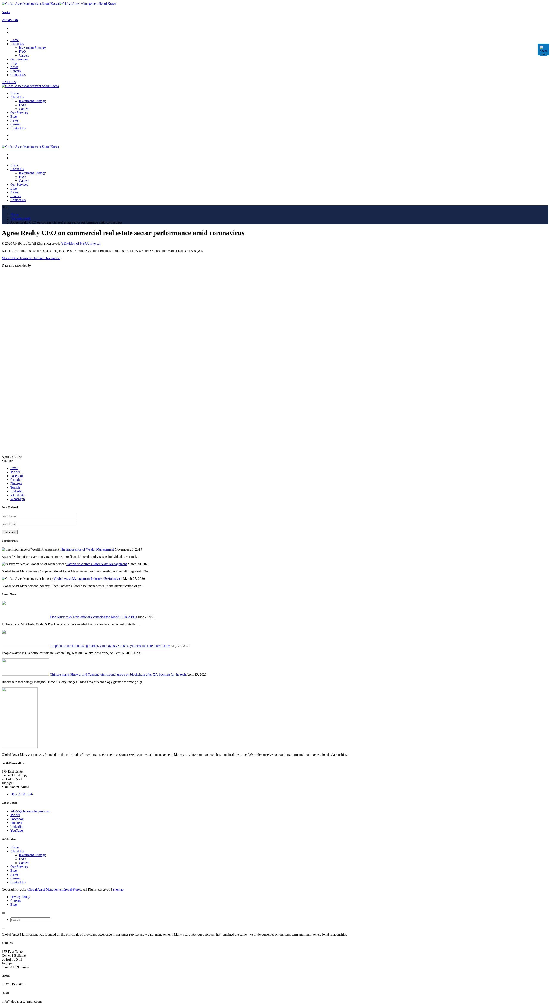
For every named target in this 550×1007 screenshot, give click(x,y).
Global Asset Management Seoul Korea (54, 889)
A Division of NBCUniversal (80, 243)
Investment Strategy (32, 47)
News (14, 874)
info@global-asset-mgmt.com (30, 811)
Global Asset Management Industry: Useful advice (88, 578)
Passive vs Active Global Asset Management (96, 564)
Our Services (19, 866)
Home (14, 847)
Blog (13, 870)
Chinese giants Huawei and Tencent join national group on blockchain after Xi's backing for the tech (118, 674)
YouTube (16, 830)
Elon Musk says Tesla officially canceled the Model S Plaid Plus (93, 617)
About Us (17, 851)
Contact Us (18, 882)
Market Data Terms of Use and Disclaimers (31, 258)
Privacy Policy (20, 897)
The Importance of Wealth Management (87, 549)
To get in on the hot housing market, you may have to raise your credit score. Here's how (110, 646)
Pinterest (16, 823)
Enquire (6, 12)
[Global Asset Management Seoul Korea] (59, 3)
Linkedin (16, 826)
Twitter (15, 815)
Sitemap (118, 889)
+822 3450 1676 (10, 20)
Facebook (17, 819)
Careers (24, 55)
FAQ (22, 51)
